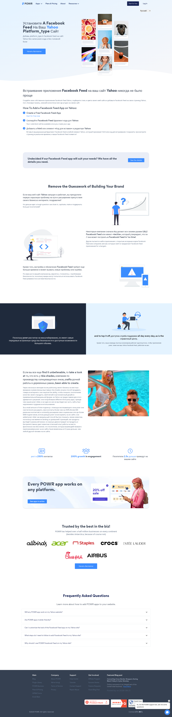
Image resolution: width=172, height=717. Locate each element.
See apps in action (37, 501)
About (62, 3)
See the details (136, 160)
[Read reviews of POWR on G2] (119, 703)
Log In (145, 3)
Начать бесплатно (34, 51)
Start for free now (33, 116)
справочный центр (128, 338)
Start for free (133, 3)
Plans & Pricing (51, 3)
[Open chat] (167, 712)
